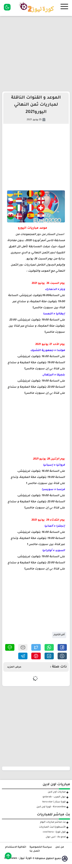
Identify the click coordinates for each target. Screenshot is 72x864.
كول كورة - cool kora (54, 832)
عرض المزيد (14, 667)
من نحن (59, 847)
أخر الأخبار (59, 635)
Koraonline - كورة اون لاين (51, 807)
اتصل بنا (35, 851)
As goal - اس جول (56, 837)
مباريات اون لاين (57, 792)
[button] (62, 647)
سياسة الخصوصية (41, 847)
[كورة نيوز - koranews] (37, 13)
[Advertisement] (36, 53)
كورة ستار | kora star (54, 802)
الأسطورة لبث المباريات (52, 827)
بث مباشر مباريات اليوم (53, 822)
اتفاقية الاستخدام (15, 847)
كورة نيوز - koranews (18, 858)
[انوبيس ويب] (65, 859)
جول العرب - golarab (54, 797)
